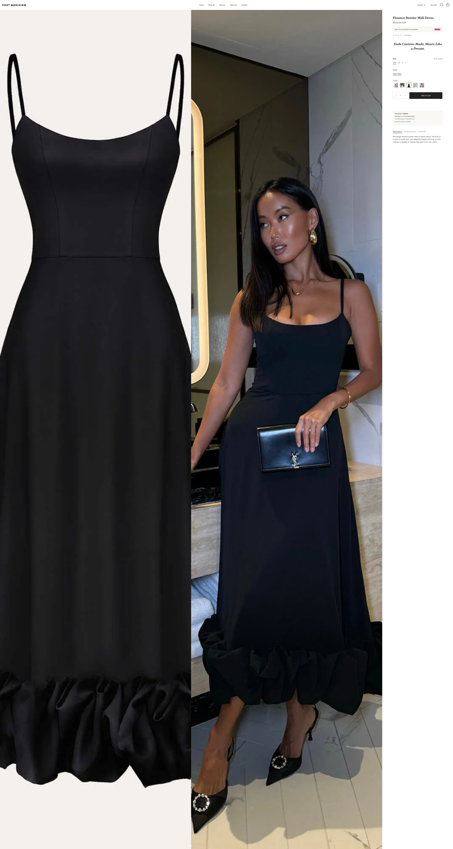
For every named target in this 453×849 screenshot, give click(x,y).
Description (397, 132)
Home (201, 5)
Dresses (222, 5)
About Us (233, 5)
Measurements (410, 132)
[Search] (441, 5)
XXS (394, 63)
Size (417, 59)
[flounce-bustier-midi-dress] (409, 85)
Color (395, 70)
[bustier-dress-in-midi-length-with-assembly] (396, 85)
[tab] (398, 131)
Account (433, 5)
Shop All (211, 5)
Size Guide (438, 59)
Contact (244, 5)
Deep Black (397, 74)
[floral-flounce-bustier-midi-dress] (415, 85)
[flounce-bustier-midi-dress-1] (422, 85)
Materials (422, 132)
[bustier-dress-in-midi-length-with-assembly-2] (402, 85)
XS (399, 63)
